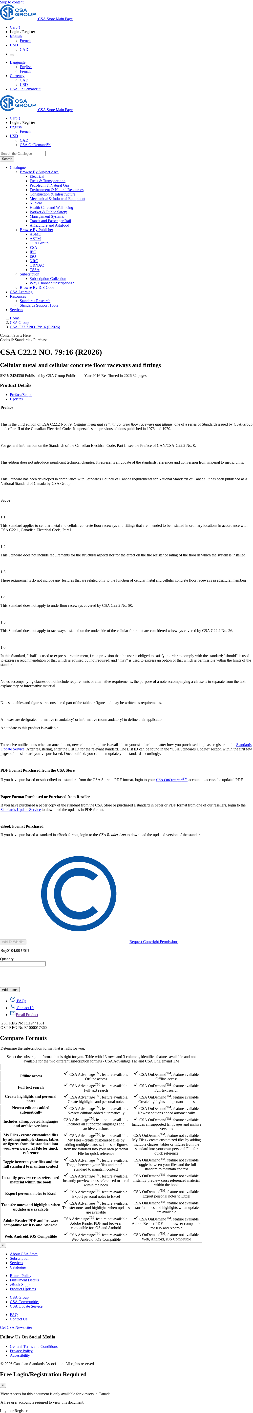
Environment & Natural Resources (57, 190)
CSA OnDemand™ (25, 89)
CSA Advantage (96, 1066)
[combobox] (23, 153)
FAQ (14, 1315)
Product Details (15, 385)
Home (15, 318)
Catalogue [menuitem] (18, 167)
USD (14, 45)
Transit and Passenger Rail (50, 221)
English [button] (16, 36)
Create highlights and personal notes (30, 1098)
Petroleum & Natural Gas (49, 185)
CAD (24, 49)
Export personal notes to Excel (30, 1193)
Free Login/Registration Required (43, 1374)
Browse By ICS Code (37, 287)
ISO (33, 256)
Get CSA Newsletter (16, 1327)
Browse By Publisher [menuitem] (36, 230)
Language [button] (17, 62)
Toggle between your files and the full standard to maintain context (31, 1164)
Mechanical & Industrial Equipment (57, 198)
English (26, 67)
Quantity (7, 959)
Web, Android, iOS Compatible (30, 1236)
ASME (35, 234)
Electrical (37, 176)
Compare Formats (23, 1038)
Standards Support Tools (39, 305)
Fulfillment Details (24, 1280)
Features (30, 1067)
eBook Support (22, 1284)
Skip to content (11, 2)
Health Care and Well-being (51, 207)
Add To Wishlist (13, 942)
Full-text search (31, 1087)
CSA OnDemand (166, 1066)
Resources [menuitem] (18, 296)
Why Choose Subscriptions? (52, 283)
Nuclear (36, 203)
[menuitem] (141, 176)
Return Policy (20, 1276)
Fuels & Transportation (47, 181)
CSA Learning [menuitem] (21, 292)
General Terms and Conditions (34, 1346)
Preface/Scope (21, 394)
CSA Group (39, 243)
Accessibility (20, 1355)
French (25, 41)
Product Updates (23, 1289)
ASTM (35, 238)
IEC (33, 252)
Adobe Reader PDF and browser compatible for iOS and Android (30, 1222)
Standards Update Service (20, 809)
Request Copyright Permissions (153, 942)
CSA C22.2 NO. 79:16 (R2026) (35, 327)
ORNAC (37, 265)
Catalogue (18, 1267)
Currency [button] (17, 76)
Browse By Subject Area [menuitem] (39, 172)
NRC (34, 261)
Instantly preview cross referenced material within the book (30, 1180)
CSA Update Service (26, 1306)
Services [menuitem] (16, 310)
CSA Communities (24, 1302)
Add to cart (10, 990)
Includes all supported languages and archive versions (30, 1123)
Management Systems (47, 216)
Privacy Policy (21, 1351)
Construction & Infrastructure (52, 194)
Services (16, 1263)
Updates (16, 399)
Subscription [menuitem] (29, 274)
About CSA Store (24, 1254)
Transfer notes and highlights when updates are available (30, 1207)
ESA (33, 247)
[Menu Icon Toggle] (12, 55)
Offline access (31, 1076)
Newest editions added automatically (30, 1110)
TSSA (35, 270)
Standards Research (35, 301)
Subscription (19, 1258)
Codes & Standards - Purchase (23, 340)
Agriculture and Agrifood (49, 225)
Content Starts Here (15, 335)
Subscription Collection (48, 278)
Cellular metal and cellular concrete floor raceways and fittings (80, 365)
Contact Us (18, 1319)
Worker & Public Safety (48, 212)
